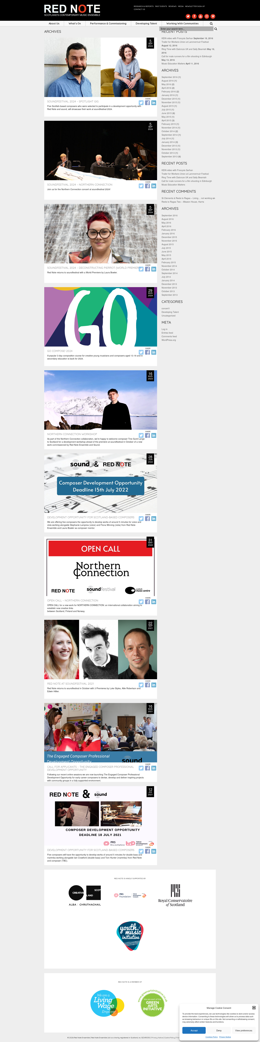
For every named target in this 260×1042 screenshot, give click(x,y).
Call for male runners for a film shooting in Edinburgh (187, 56)
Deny (219, 1030)
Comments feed (169, 336)
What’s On (75, 23)
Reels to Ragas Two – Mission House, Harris (183, 201)
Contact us (139, 9)
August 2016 (168, 80)
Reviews (172, 6)
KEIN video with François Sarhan (177, 38)
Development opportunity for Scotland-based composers (90, 517)
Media (181, 6)
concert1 (166, 308)
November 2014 (169, 127)
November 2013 (169, 149)
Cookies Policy (212, 1037)
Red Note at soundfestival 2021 (70, 683)
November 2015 (169, 102)
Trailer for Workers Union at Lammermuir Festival (185, 41)
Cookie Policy (169, 1037)
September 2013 (170, 156)
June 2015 (167, 113)
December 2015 (169, 98)
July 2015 (166, 109)
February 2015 (169, 123)
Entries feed (167, 332)
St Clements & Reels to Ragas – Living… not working (187, 198)
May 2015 (166, 116)
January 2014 (168, 141)
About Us (54, 23)
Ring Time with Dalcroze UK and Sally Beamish (184, 49)
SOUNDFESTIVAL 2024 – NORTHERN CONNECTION (79, 184)
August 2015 (168, 105)
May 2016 (166, 84)
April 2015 (166, 120)
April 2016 (166, 87)
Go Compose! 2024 (60, 351)
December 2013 (169, 145)
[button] (253, 1007)
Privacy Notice (225, 1037)
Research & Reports (144, 6)
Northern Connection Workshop (72, 434)
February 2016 (169, 91)
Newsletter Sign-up (195, 6)
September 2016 (170, 77)
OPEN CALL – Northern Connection (72, 600)
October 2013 (168, 152)
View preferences (243, 1030)
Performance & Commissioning (108, 23)
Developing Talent (146, 23)
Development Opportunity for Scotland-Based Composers (90, 850)
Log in (164, 329)
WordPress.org (169, 339)
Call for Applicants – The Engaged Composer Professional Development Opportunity (90, 768)
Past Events (161, 6)
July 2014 (166, 138)
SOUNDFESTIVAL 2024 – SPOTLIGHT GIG (73, 101)
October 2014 (168, 131)
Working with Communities (182, 23)
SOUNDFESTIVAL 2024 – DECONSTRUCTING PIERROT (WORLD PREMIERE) (94, 268)
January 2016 (168, 95)
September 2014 (170, 134)
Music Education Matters (173, 63)
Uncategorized (168, 315)
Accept (194, 1030)
